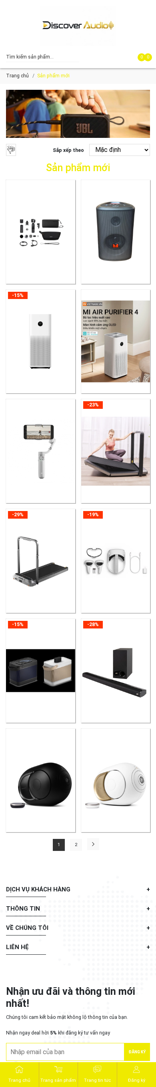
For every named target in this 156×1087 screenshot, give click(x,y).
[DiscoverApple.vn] (78, 26)
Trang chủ (17, 76)
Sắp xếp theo (68, 150)
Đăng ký (137, 1052)
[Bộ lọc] (11, 150)
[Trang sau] (93, 844)
